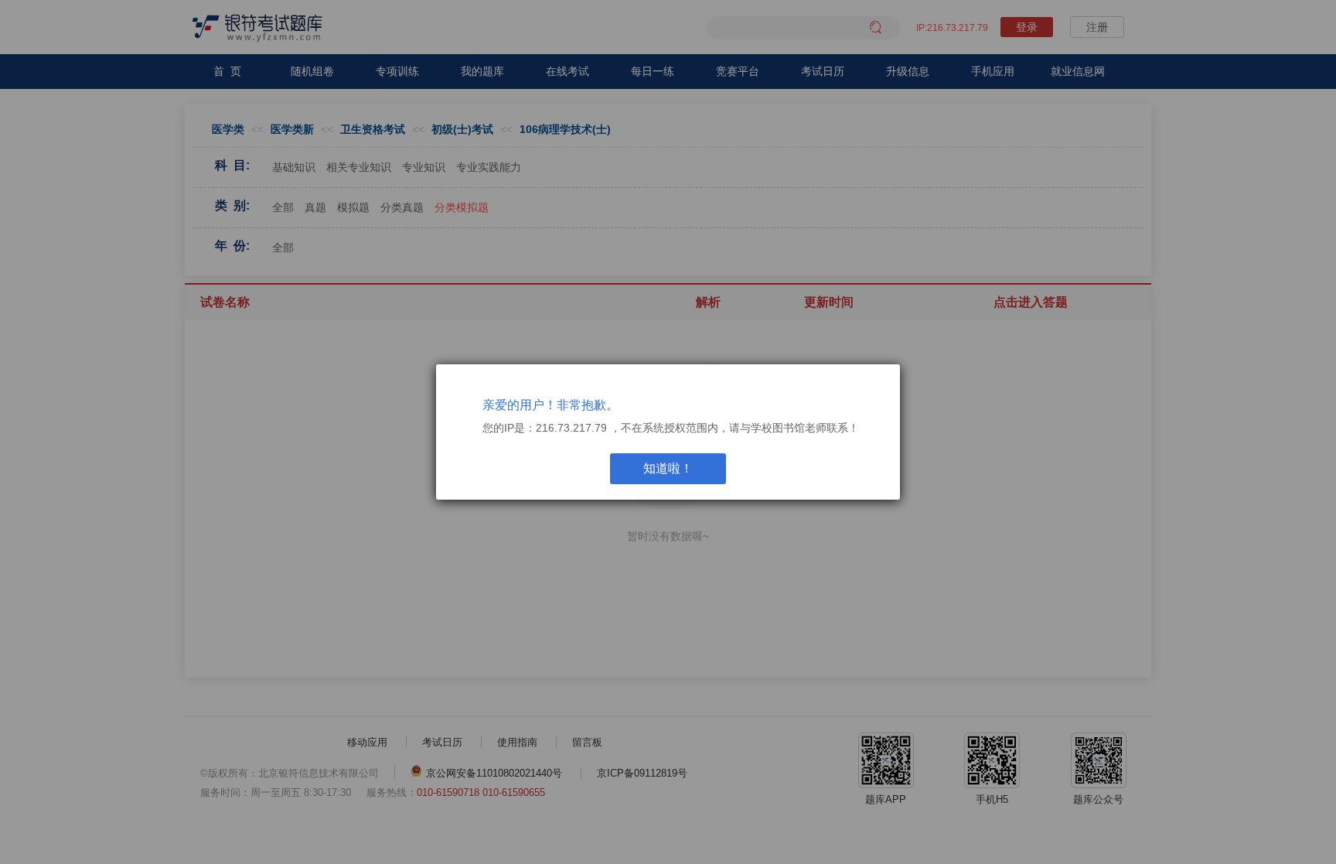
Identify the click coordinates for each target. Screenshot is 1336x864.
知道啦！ (668, 468)
